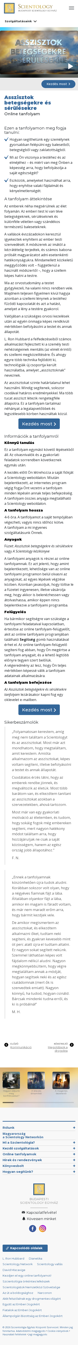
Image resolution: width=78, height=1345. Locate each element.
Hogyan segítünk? (18, 1172)
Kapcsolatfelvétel (41, 1213)
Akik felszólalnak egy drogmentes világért (32, 1298)
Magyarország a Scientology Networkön (23, 1135)
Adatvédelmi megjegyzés (30, 1330)
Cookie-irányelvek (57, 1330)
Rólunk (8, 1128)
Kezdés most (57, 84)
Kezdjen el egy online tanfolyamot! (27, 1275)
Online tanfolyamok (19, 1154)
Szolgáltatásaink (18, 21)
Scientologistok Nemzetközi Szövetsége (31, 1287)
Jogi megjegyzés (37, 1334)
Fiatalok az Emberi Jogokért (22, 1310)
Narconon (45, 1292)
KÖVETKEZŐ (61, 1044)
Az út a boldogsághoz (18, 1292)
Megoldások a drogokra (58, 1049)
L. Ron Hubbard (13, 1258)
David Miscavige (14, 1270)
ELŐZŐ (14, 1044)
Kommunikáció (21, 1047)
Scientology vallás (49, 1264)
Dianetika (35, 1258)
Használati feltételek (14, 1334)
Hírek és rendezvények (22, 1160)
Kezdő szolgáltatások (21, 1148)
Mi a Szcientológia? (19, 1143)
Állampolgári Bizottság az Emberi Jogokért (33, 1316)
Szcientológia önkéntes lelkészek (26, 1281)
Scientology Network (17, 1264)
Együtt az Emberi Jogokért (21, 1304)
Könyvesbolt (13, 1166)
